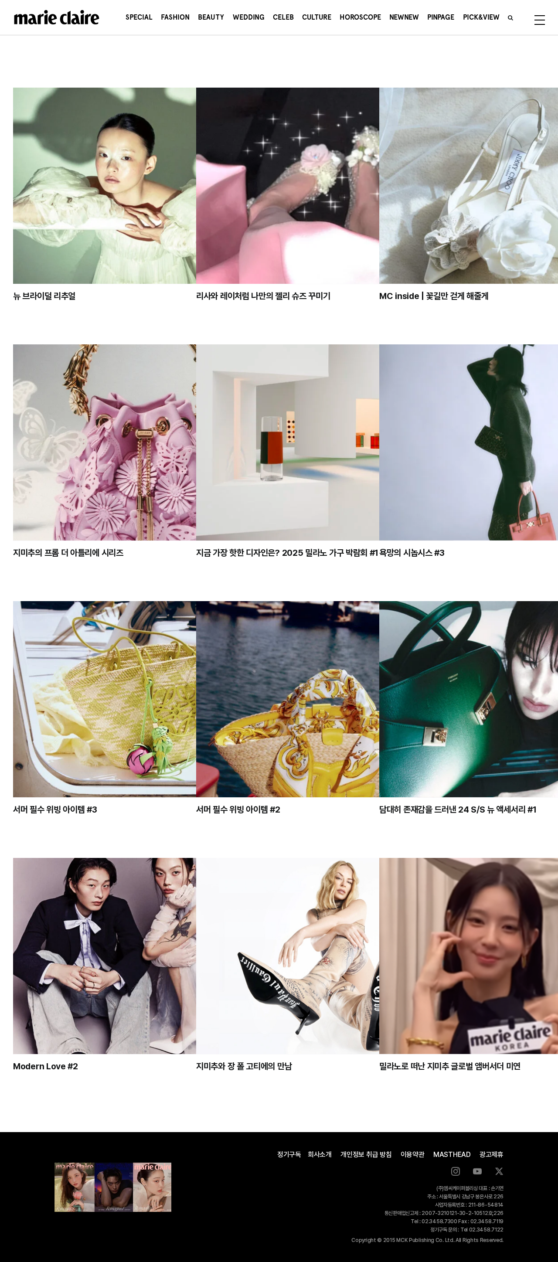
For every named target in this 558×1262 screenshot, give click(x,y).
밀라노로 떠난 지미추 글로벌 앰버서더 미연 (450, 1066)
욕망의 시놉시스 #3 (412, 553)
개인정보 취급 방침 (366, 1154)
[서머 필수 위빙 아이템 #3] (141, 699)
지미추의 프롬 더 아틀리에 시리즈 (68, 553)
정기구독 (289, 1154)
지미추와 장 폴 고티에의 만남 (244, 1066)
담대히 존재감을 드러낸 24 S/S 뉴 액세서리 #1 (457, 809)
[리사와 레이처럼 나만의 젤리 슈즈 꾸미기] (324, 186)
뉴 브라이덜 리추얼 (44, 296)
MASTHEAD (452, 1154)
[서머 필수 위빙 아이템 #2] (324, 699)
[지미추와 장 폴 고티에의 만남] (324, 956)
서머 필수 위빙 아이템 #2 (238, 809)
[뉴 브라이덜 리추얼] (141, 186)
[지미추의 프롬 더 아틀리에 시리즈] (141, 442)
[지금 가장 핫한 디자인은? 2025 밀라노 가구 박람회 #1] (324, 442)
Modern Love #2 (45, 1066)
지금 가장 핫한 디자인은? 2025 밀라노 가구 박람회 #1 (287, 553)
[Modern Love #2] (141, 956)
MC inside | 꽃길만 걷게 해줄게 (433, 296)
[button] (510, 17)
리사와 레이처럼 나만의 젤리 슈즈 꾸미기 (263, 296)
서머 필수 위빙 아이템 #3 (55, 809)
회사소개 (320, 1154)
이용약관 (413, 1154)
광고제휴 (492, 1154)
